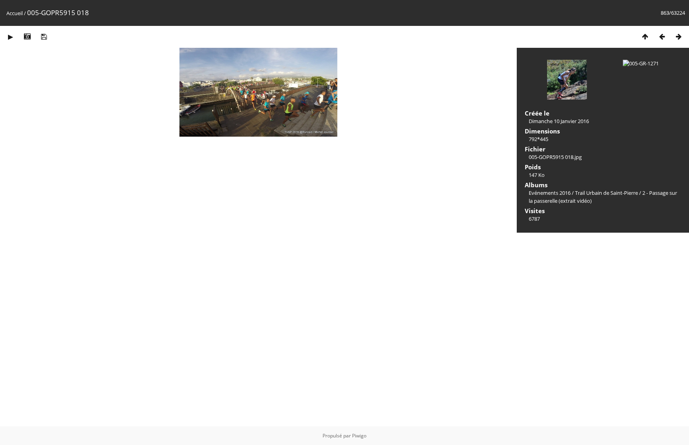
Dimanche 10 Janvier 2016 (559, 121)
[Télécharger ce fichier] (43, 36)
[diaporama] (10, 36)
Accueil (14, 13)
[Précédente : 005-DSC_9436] (662, 36)
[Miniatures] (645, 36)
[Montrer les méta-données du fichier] (27, 36)
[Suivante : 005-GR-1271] (678, 36)
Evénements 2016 (550, 192)
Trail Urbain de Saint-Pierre (606, 192)
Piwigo (359, 435)
